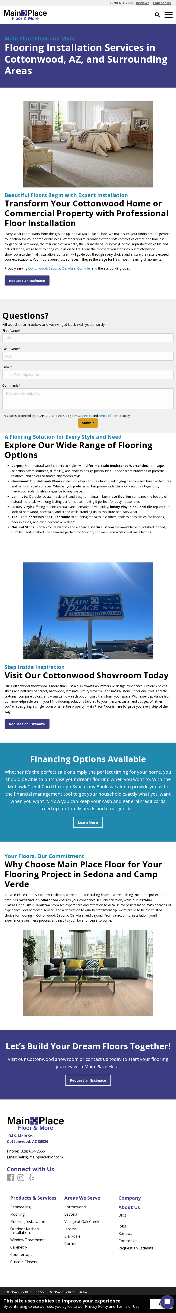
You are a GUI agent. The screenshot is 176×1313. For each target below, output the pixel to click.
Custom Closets (23, 1262)
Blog (122, 1215)
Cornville (83, 268)
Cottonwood (37, 268)
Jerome (70, 1229)
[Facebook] (10, 1178)
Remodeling (20, 1207)
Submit (88, 423)
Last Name (10, 349)
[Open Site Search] (157, 15)
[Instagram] (20, 1178)
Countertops (21, 1254)
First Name (10, 330)
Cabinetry (18, 1247)
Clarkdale (68, 268)
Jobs (122, 1226)
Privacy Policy (83, 416)
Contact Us (127, 1241)
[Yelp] (31, 1178)
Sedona (54, 268)
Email (6, 367)
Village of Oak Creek (81, 1221)
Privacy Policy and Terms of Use (112, 1306)
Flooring (17, 1214)
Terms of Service (110, 416)
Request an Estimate (136, 1248)
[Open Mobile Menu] (169, 15)
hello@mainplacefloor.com (40, 1157)
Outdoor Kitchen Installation (24, 1230)
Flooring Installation (27, 1221)
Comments (10, 385)
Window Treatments (27, 1240)
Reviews (125, 1233)
